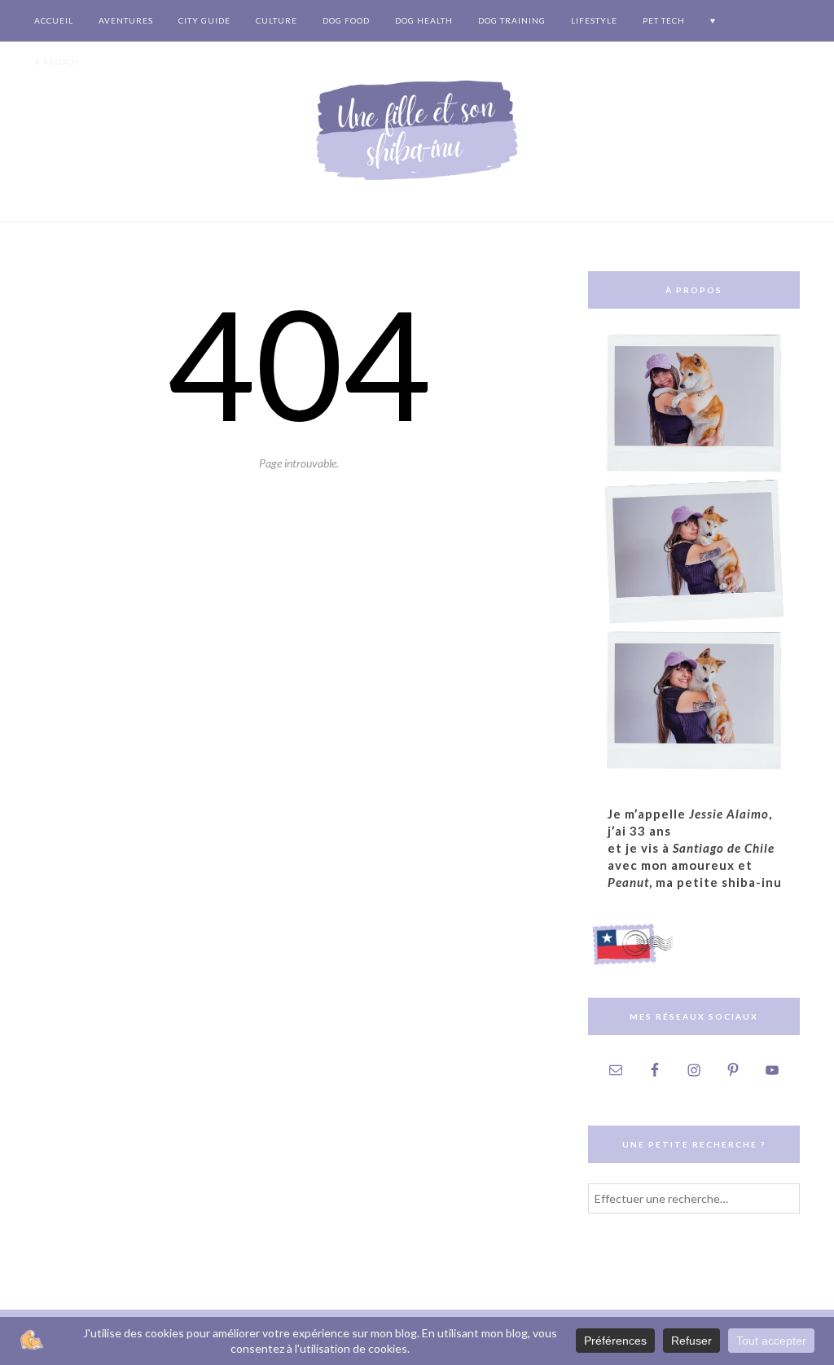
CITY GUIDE (204, 20)
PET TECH (664, 20)
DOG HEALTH (424, 20)
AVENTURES (126, 20)
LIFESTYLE (594, 20)
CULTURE (276, 20)
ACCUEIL (53, 20)
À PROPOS (56, 62)
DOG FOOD (346, 20)
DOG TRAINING (512, 20)
